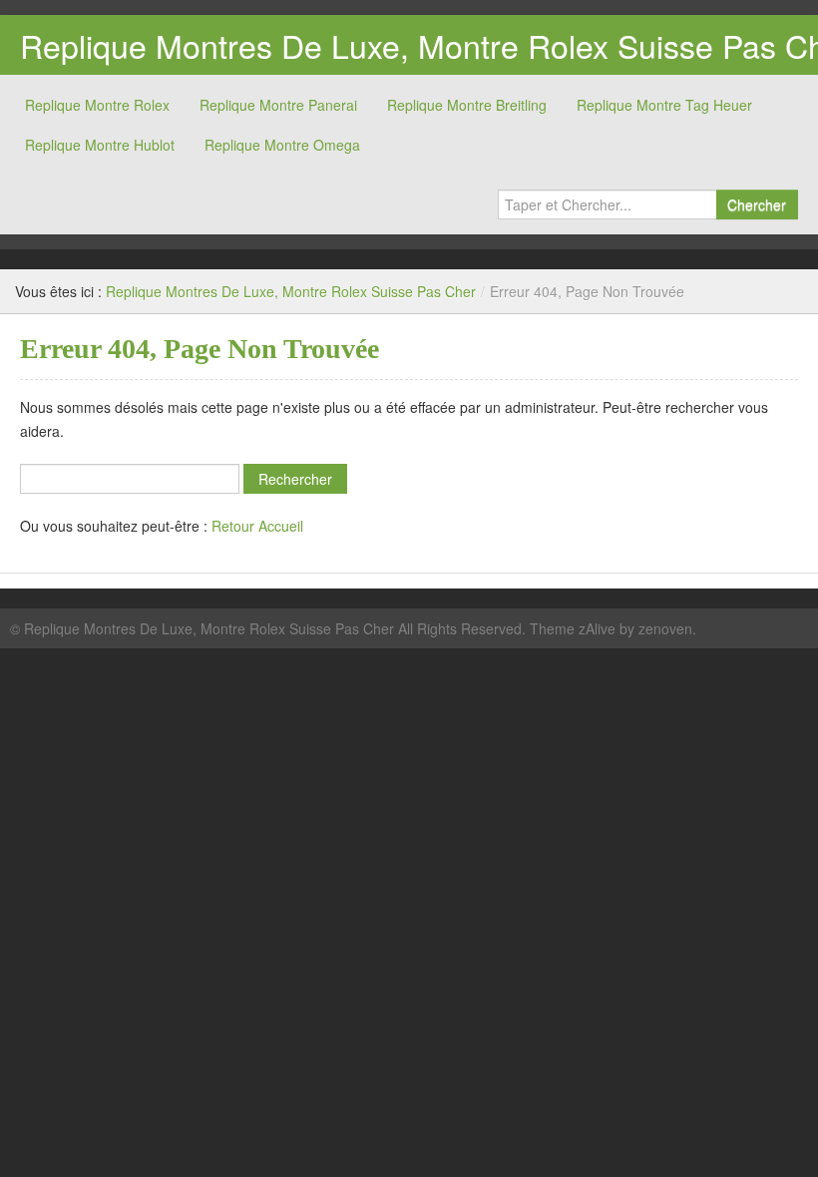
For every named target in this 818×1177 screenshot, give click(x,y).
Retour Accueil (257, 526)
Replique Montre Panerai (278, 105)
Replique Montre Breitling (467, 105)
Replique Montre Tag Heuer (664, 105)
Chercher (756, 204)
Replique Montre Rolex (97, 105)
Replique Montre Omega (282, 145)
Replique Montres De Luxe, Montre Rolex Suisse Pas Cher (291, 291)
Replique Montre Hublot (100, 145)
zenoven (665, 628)
